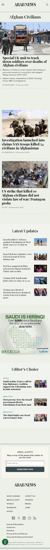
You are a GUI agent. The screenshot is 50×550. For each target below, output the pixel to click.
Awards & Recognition (15, 524)
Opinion (29, 500)
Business (11, 507)
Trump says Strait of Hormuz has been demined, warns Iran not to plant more (17, 293)
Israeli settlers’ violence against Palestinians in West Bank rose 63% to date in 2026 (17, 243)
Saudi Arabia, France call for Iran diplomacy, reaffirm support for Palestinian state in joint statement (17, 385)
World (6, 378)
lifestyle (30, 496)
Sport (10, 511)
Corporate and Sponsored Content (20, 537)
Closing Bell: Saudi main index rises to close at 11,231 (17, 279)
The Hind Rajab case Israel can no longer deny (16, 416)
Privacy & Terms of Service (17, 534)
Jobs (27, 507)
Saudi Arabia (13, 496)
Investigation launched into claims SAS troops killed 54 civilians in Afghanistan (23, 144)
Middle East (8, 396)
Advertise (10, 531)
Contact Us (11, 527)
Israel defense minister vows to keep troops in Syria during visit (17, 257)
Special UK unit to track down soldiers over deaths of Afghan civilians (25, 61)
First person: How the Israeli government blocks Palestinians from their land (17, 402)
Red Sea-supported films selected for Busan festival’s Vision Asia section (17, 269)
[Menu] (3, 4)
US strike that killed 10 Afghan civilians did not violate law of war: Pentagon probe (23, 197)
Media (28, 504)
